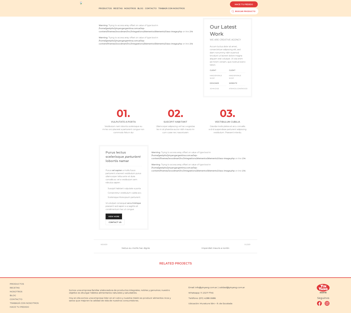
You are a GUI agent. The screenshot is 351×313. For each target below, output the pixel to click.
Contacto (16, 299)
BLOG (140, 8)
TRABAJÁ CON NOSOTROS (171, 8)
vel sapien (117, 170)
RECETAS (118, 8)
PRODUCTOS (105, 8)
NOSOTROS (130, 8)
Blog (13, 295)
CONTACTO (151, 8)
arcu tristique (134, 203)
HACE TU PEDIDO (19, 307)
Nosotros (16, 291)
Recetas (15, 287)
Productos (17, 284)
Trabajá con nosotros (24, 303)
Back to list (175, 246)
